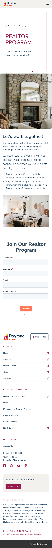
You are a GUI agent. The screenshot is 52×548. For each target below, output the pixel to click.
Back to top (40, 336)
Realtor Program (10, 421)
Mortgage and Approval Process (17, 409)
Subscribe (13, 486)
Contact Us (8, 446)
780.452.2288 (16, 453)
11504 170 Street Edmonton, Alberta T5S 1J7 (14, 458)
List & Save (8, 428)
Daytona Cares (9, 365)
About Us (7, 359)
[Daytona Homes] (10, 4)
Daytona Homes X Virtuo (14, 396)
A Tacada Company (39, 543)
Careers (6, 372)
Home (10, 26)
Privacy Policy (9, 531)
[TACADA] (4, 544)
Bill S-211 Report (24, 531)
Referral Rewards (10, 415)
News (5, 402)
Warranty (7, 378)
